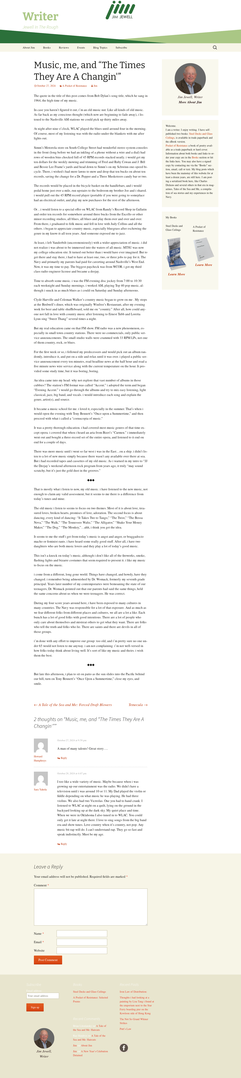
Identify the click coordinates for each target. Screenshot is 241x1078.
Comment (41, 885)
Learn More (203, 264)
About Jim (29, 47)
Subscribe (121, 47)
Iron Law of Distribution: (133, 991)
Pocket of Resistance (177, 145)
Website (39, 950)
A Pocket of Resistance (74, 85)
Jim (95, 85)
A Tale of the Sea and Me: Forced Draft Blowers (73, 704)
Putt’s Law (125, 1029)
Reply (64, 758)
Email (39, 942)
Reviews (64, 47)
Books (47, 47)
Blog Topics (100, 47)
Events (81, 47)
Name (39, 933)
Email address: (34, 990)
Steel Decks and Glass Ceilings (89, 991)
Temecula (138, 704)
